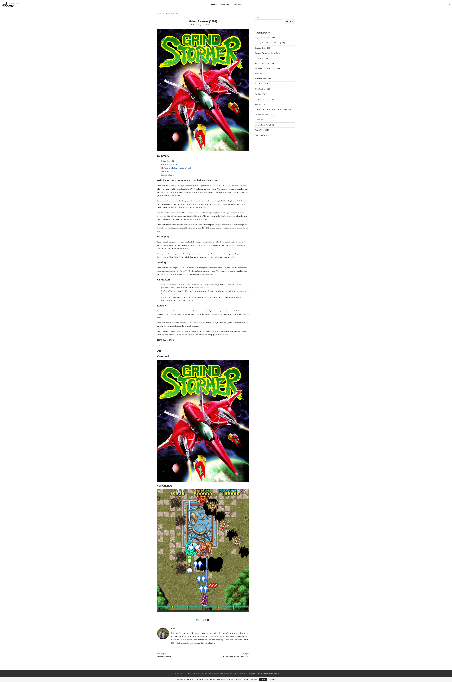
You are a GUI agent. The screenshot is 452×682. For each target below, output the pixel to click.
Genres (237, 5)
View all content (262, 673)
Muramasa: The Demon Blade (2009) (267, 68)
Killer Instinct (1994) (262, 84)
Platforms (225, 5)
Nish (192, 25)
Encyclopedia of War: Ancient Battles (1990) (270, 43)
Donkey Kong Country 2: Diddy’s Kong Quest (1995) (273, 109)
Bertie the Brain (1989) (262, 48)
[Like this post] (198, 620)
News (213, 5)
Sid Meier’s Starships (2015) (264, 115)
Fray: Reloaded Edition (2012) (265, 38)
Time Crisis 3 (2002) (262, 135)
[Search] (449, 5)
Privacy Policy (273, 673)
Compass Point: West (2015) (264, 125)
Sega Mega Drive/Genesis (182, 168)
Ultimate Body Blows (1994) (264, 99)
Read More (272, 679)
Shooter (175, 164)
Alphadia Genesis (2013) (263, 79)
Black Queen (259, 74)
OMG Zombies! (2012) (262, 89)
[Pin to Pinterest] (205, 620)
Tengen (171, 175)
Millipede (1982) (260, 104)
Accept (262, 679)
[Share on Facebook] (201, 620)
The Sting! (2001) (261, 94)
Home (159, 13)
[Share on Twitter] (203, 620)
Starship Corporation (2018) (264, 63)
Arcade (169, 164)
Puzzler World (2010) (262, 130)
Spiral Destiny (259, 120)
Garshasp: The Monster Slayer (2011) (267, 53)
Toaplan (172, 171)
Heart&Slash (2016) (261, 58)
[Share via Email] (208, 620)
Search (257, 18)
